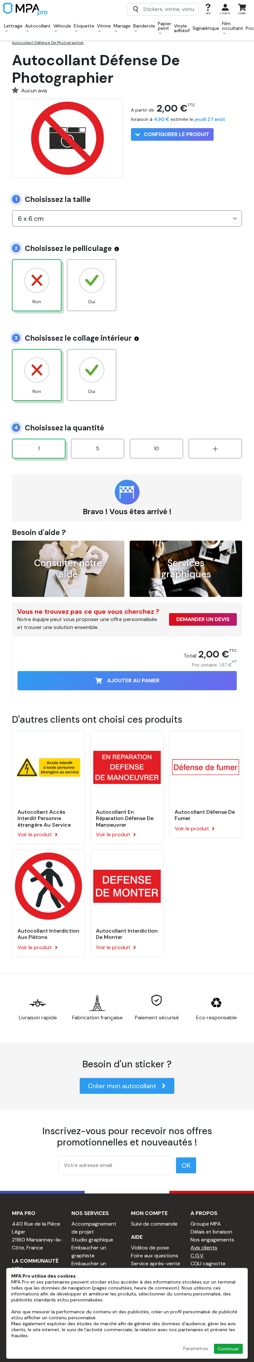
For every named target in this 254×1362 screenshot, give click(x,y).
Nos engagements (212, 1239)
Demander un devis (203, 619)
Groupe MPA (205, 1223)
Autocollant (38, 26)
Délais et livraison (211, 1231)
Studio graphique (92, 1239)
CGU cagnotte (208, 1263)
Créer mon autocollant (122, 1086)
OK (186, 1165)
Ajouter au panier (133, 680)
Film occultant (232, 26)
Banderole (144, 26)
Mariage (122, 26)
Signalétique (205, 28)
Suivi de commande (154, 1223)
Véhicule (62, 26)
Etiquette (84, 26)
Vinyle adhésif (182, 28)
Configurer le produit (176, 134)
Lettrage (13, 26)
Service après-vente (155, 1263)
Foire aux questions (154, 1255)
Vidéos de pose (150, 1247)
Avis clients (203, 1247)
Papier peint (164, 26)
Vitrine (104, 26)
